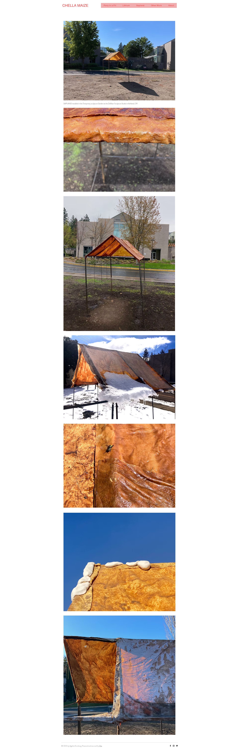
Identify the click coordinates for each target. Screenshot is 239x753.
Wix (100, 746)
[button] (110, 5)
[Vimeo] (177, 746)
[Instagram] (174, 746)
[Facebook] (170, 746)
